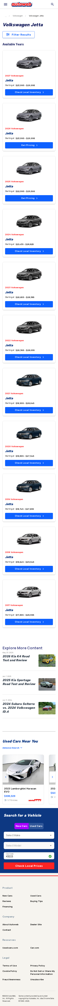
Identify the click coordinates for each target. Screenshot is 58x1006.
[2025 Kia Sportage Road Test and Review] (47, 684)
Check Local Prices (29, 866)
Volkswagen (18, 16)
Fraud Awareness (11, 979)
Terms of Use (9, 965)
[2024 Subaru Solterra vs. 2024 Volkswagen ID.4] (47, 708)
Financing (7, 906)
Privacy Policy (37, 965)
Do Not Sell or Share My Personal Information (42, 972)
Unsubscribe (37, 979)
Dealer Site (36, 924)
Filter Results (21, 34)
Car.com (34, 947)
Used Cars (36, 826)
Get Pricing (27, 145)
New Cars (21, 826)
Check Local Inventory (28, 92)
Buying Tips (36, 901)
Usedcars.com (10, 947)
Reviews (6, 901)
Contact (6, 929)
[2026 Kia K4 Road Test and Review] (47, 660)
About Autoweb (10, 924)
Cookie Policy (9, 971)
